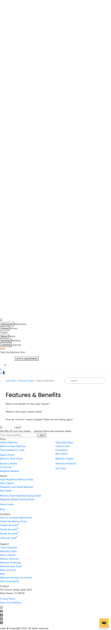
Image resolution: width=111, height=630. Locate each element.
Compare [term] (5, 514)
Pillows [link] (14, 328)
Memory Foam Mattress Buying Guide (20, 495)
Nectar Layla (9, 533)
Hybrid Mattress (9, 442)
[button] (2, 372)
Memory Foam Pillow (11, 458)
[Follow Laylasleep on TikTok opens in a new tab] (1, 615)
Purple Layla (9, 529)
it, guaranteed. (26, 358)
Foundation (62, 449)
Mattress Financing (10, 562)
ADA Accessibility (9, 581)
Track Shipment (8, 547)
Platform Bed (63, 446)
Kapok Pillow (7, 454)
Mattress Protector (66, 463)
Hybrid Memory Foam (13, 521)
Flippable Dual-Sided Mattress (16, 486)
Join (42, 435)
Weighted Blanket (9, 471)
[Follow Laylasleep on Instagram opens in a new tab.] (1, 607)
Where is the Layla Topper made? (24, 411)
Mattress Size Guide (11, 566)
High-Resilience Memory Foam (16, 479)
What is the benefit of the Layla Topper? (28, 403)
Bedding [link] (15, 340)
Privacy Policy (7, 598)
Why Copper (7, 483)
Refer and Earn (8, 570)
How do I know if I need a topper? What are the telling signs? (39, 419)
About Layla (6, 504)
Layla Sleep (11, 381)
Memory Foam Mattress (13, 446)
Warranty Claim (8, 551)
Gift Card (61, 468)
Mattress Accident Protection (16, 577)
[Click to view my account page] (1, 369)
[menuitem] (28, 442)
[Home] (3, 320)
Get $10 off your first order (35, 431)
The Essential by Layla (12, 449)
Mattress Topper (26, 381)
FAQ (2, 573)
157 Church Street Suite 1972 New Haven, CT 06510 (16, 591)
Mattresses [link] (20, 324)
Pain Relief (5, 490)
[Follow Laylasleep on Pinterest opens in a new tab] (1, 618)
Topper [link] (4, 332)
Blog (2, 509)
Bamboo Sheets (8, 463)
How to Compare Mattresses (16, 517)
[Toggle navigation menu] (5, 365)
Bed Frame (61, 453)
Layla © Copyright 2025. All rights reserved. (24, 628)
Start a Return (7, 555)
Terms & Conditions (10, 602)
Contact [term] (4, 586)
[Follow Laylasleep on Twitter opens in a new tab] (1, 622)
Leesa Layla (8, 537)
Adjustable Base (64, 442)
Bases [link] (12, 336)
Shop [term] (3, 438)
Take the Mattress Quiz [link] (12, 352)
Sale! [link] (2, 348)
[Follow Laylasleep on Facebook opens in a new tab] (1, 611)
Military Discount (9, 558)
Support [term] (4, 544)
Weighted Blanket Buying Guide (17, 499)
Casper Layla (9, 525)
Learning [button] (16, 344)
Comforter (6, 467)
